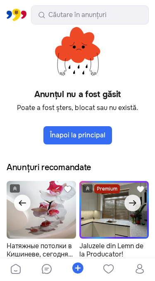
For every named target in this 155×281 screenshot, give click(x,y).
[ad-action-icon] (68, 189)
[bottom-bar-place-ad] (77, 270)
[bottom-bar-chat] (46, 270)
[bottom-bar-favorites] (108, 270)
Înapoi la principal (77, 135)
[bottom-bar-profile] (139, 270)
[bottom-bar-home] (15, 270)
